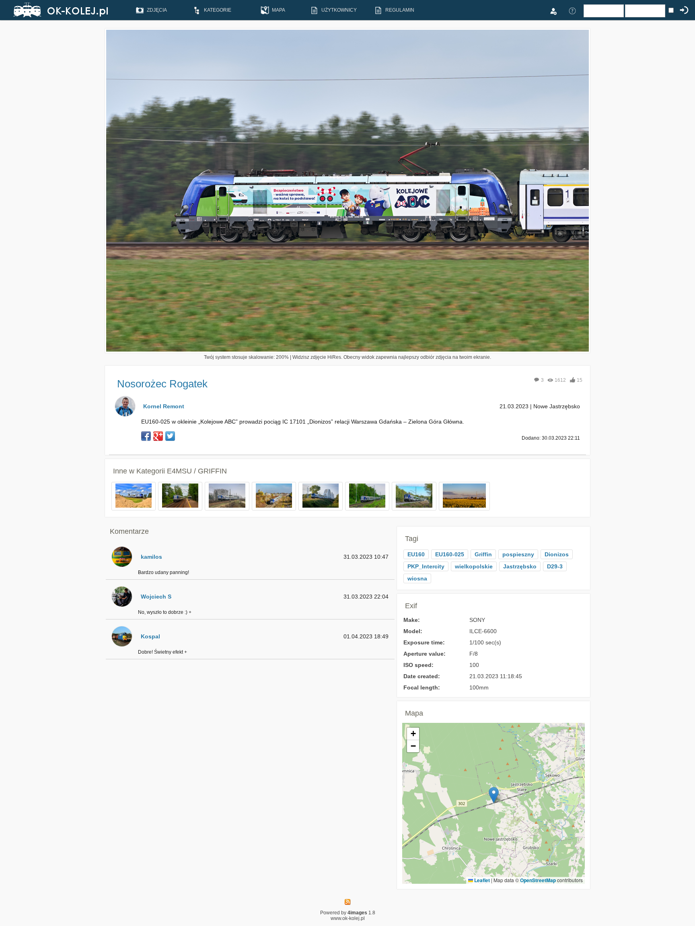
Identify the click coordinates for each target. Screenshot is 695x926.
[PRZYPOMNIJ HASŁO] (572, 10)
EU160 (416, 554)
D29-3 (555, 566)
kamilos (151, 557)
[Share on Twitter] (170, 436)
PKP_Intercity (425, 566)
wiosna (417, 578)
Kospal (150, 636)
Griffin (483, 554)
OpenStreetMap (538, 880)
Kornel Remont (163, 406)
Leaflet (481, 880)
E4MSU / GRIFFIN (197, 471)
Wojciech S (156, 596)
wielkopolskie (474, 566)
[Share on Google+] (158, 436)
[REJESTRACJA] (553, 10)
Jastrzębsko (520, 566)
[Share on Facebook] (146, 436)
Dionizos (557, 554)
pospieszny (518, 554)
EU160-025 (449, 554)
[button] (494, 795)
